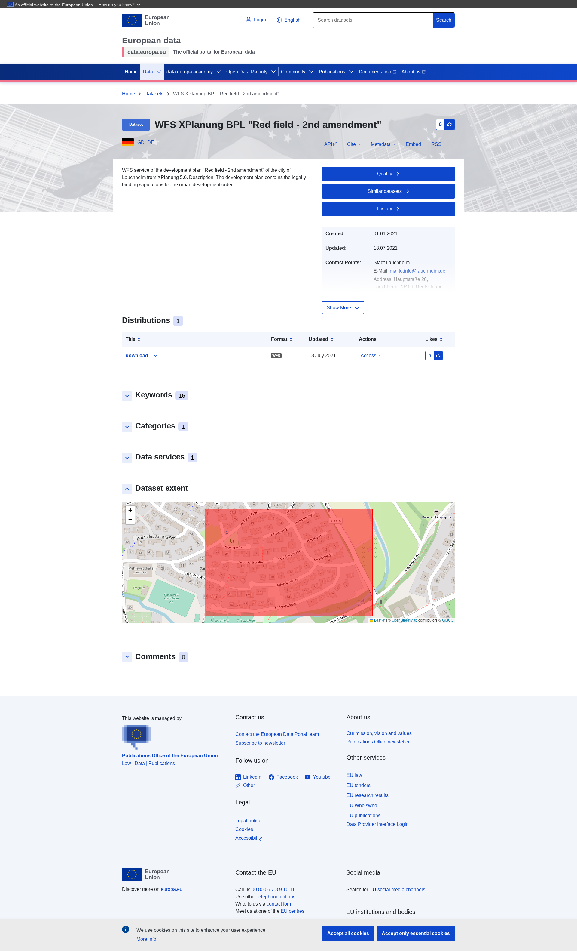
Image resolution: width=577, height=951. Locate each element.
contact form (279, 903)
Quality (384, 173)
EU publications (363, 815)
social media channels (401, 889)
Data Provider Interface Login (378, 824)
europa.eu (171, 889)
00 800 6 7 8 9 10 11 (273, 889)
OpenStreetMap (404, 619)
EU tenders (359, 785)
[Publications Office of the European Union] (175, 736)
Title (130, 339)
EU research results (368, 795)
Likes (431, 339)
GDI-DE (145, 142)
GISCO (447, 619)
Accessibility (248, 838)
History (384, 208)
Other (249, 785)
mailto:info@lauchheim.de (417, 270)
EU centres (292, 911)
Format (279, 339)
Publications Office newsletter (378, 741)
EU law (354, 775)
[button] (120, 4)
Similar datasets (385, 191)
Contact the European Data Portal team (277, 734)
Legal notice (248, 820)
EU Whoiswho (362, 805)
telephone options (276, 896)
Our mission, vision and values (379, 733)
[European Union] (175, 874)
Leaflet (379, 619)
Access (368, 355)
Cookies (244, 829)
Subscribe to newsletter (260, 743)
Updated (318, 339)
